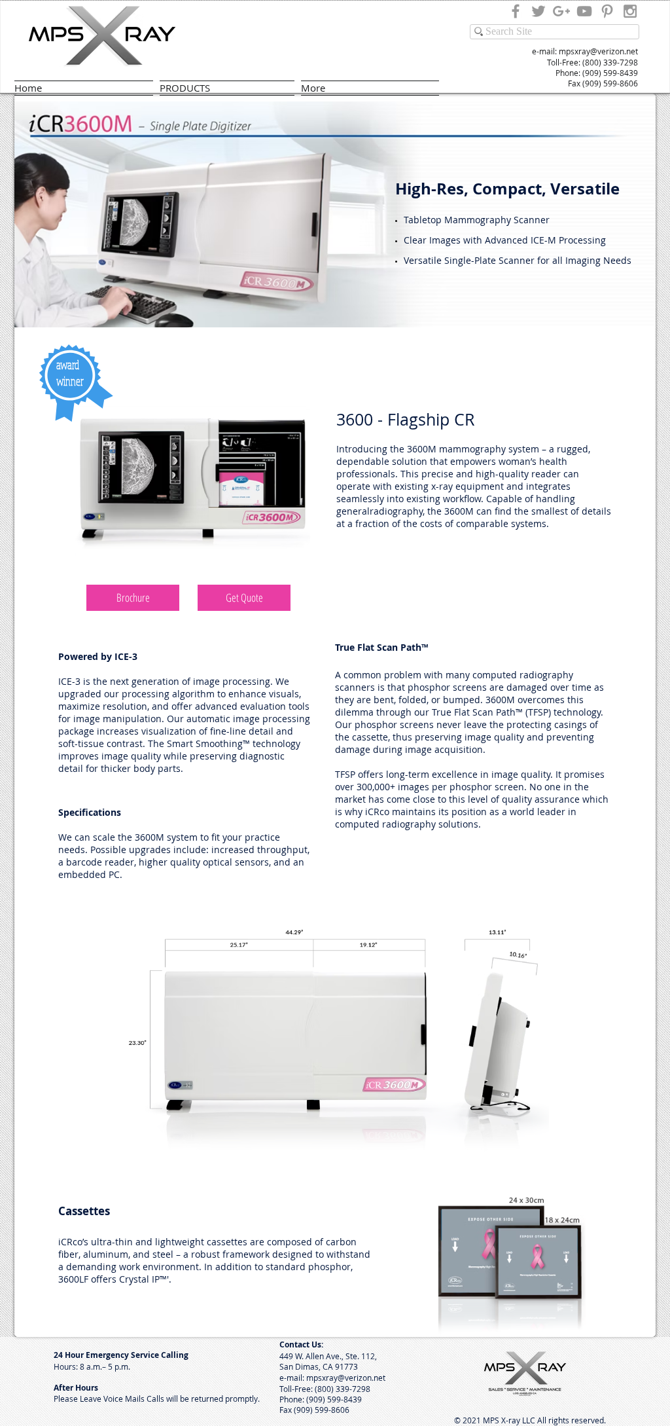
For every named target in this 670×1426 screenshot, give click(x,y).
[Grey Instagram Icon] (630, 11)
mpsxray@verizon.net (598, 51)
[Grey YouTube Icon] (584, 11)
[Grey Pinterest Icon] (607, 11)
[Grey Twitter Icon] (538, 11)
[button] (132, 598)
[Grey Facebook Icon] (515, 11)
